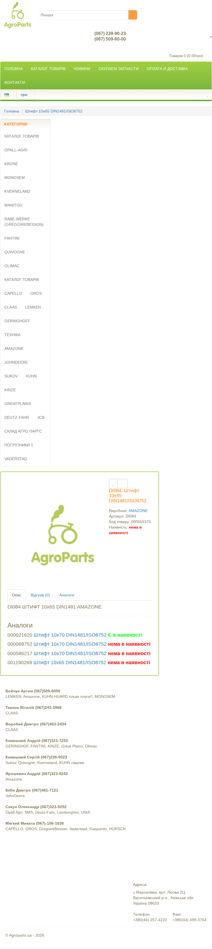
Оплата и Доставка (167, 68)
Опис (16, 595)
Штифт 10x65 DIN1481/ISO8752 (54, 111)
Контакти (14, 82)
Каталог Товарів (48, 68)
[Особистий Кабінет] (203, 94)
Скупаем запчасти (119, 68)
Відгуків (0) (40, 595)
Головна (13, 68)
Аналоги (66, 595)
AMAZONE (138, 510)
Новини (82, 68)
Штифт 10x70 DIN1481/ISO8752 (70, 635)
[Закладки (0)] (208, 94)
